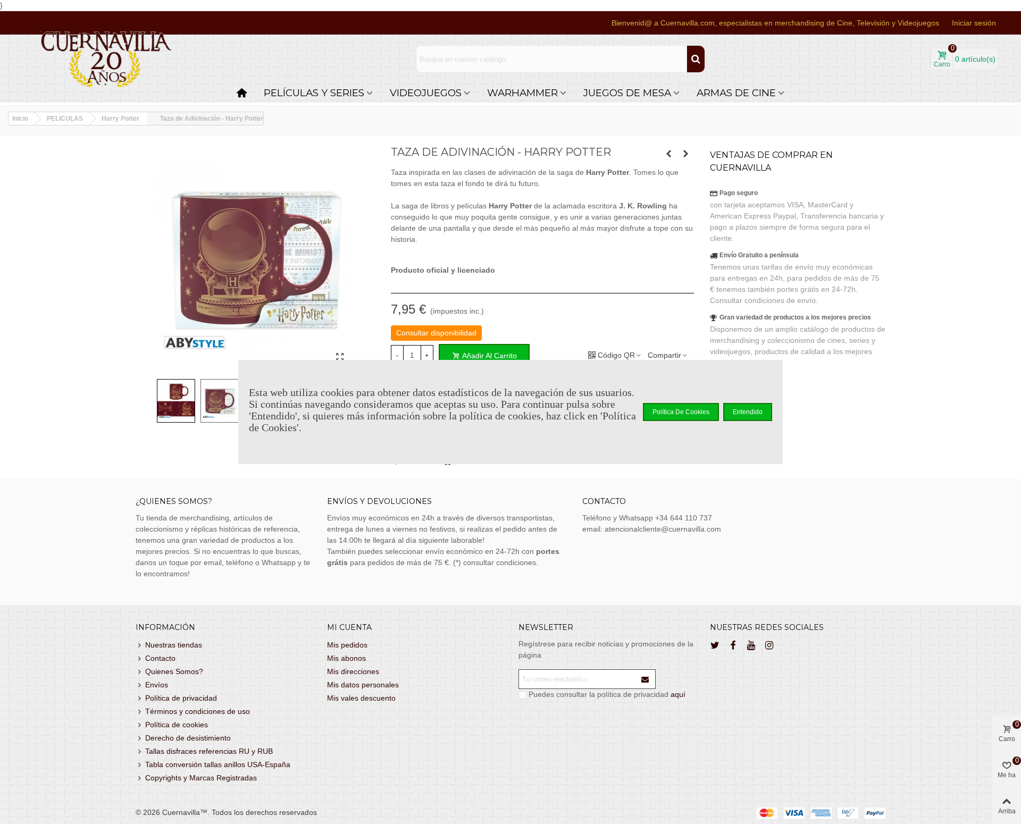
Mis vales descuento (361, 698)
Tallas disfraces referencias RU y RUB (209, 751)
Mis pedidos (347, 645)
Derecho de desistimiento (188, 738)
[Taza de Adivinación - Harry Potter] (340, 357)
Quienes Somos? (174, 671)
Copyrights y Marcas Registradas (201, 777)
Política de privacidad (181, 698)
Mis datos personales (363, 684)
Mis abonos (346, 658)
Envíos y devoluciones (379, 501)
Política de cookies (176, 724)
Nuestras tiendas (173, 645)
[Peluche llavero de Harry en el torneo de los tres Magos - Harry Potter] (686, 154)
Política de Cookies (680, 412)
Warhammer (522, 93)
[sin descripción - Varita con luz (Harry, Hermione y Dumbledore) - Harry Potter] (669, 154)
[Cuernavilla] (106, 59)
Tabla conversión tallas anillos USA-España (217, 764)
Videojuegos (426, 93)
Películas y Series (314, 93)
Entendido (748, 412)
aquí (678, 694)
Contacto (160, 658)
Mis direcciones (353, 671)
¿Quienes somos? (174, 501)
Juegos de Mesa (627, 93)
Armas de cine (736, 93)
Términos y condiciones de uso (197, 711)
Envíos (156, 684)
